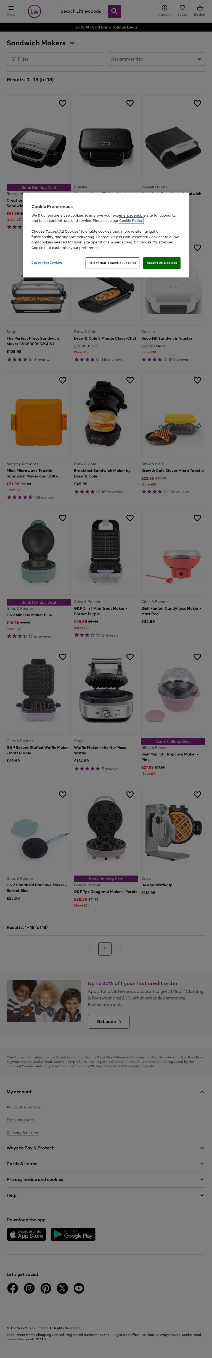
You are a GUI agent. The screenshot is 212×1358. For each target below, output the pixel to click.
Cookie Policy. (131, 220)
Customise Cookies (47, 262)
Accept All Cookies (162, 263)
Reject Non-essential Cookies (112, 263)
